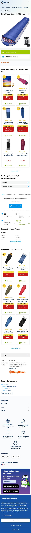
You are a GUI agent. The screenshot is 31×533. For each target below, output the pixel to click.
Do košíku (9, 103)
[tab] (3, 194)
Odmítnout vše (15, 529)
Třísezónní (8, 390)
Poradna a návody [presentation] (11, 194)
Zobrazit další (14, 171)
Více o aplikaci (8, 481)
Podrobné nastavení (15, 525)
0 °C (8, 388)
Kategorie (5, 355)
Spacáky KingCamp (8, 186)
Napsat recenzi (17, 206)
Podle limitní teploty (10, 386)
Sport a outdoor (6, 7)
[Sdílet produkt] (29, 14)
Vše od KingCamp (5, 10)
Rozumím (15, 520)
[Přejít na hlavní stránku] (5, 2)
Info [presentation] (3, 194)
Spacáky (26, 7)
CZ (4, 464)
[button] (15, 400)
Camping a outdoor (17, 7)
